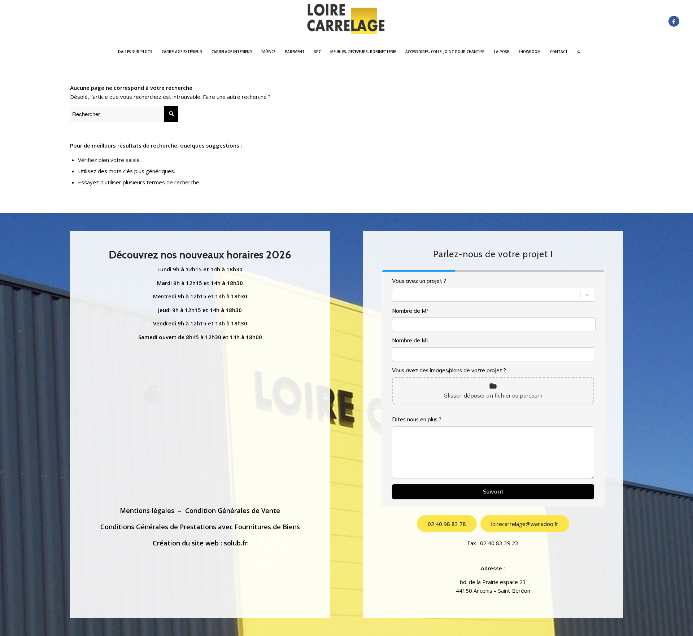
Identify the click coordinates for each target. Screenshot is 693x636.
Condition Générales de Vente (232, 510)
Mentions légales (147, 510)
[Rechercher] (576, 52)
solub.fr (236, 543)
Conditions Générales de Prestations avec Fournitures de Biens (200, 526)
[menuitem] (135, 52)
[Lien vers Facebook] (673, 21)
